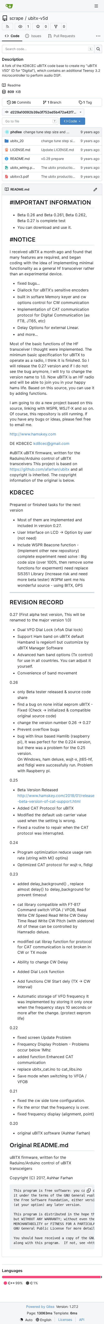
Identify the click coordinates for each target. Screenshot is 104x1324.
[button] (20, 26)
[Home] (9, 6)
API (81, 1319)
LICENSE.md (20, 150)
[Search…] (98, 49)
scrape (16, 18)
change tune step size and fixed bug (52, 132)
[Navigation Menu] (97, 6)
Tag (87, 102)
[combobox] (30, 121)
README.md (20, 159)
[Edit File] (95, 189)
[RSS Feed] (7, 26)
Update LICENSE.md (57, 150)
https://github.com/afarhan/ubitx (39, 469)
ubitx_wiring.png (23, 167)
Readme (14, 85)
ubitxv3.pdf (19, 176)
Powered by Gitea (40, 1306)
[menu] (26, 1320)
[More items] (98, 36)
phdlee (16, 132)
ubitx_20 (17, 141)
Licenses (65, 1319)
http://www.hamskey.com (33, 434)
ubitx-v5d (38, 18)
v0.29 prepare (52, 159)
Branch (54, 102)
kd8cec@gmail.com (51, 443)
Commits (21, 102)
